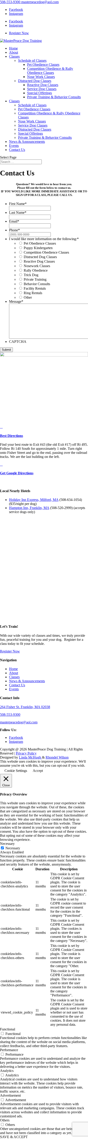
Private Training (35, 279)
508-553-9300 (10, 2)
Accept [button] (38, 771)
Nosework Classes (37, 266)
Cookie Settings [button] (16, 771)
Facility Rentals (35, 288)
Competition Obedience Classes (46, 252)
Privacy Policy (26, 753)
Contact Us (17, 150)
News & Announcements (27, 141)
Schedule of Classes (32, 60)
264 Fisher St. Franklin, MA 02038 (25, 707)
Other (28, 297)
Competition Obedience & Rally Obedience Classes (50, 71)
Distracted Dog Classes (34, 81)
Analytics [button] (7, 1071)
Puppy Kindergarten (38, 248)
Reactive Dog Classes (42, 85)
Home (13, 48)
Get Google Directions (16, 473)
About (13, 52)
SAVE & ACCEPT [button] (14, 1137)
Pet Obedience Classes (43, 64)
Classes (14, 56)
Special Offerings (39, 93)
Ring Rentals (33, 293)
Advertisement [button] (10, 1095)
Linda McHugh (30, 757)
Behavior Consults (37, 284)
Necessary (12, 848)
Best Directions (11, 436)
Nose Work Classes (41, 77)
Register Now (19, 33)
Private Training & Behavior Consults (54, 97)
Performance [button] (9, 1050)
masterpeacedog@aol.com (18, 722)
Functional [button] (7, 1029)
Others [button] (4, 1120)
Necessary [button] (7, 844)
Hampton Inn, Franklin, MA (29, 508)
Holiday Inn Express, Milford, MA (33, 500)
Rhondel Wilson (57, 757)
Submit (6, 349)
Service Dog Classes (41, 89)
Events (14, 146)
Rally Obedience (36, 270)
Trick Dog (31, 275)
